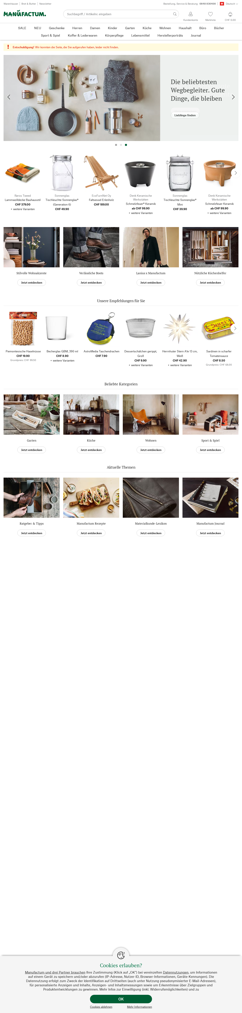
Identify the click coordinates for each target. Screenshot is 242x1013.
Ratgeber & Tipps (32, 523)
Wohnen (150, 440)
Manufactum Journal (210, 523)
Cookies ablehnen (101, 1006)
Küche (91, 440)
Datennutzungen (175, 972)
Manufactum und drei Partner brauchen (55, 972)
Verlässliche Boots (91, 273)
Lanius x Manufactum (150, 273)
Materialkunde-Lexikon (151, 523)
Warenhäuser (11, 3)
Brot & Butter (28, 3)
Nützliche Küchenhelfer (210, 273)
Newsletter (45, 3)
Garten (31, 440)
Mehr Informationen (139, 1006)
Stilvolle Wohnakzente (31, 273)
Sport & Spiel (210, 440)
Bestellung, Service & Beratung (189, 3)
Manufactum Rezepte (91, 523)
